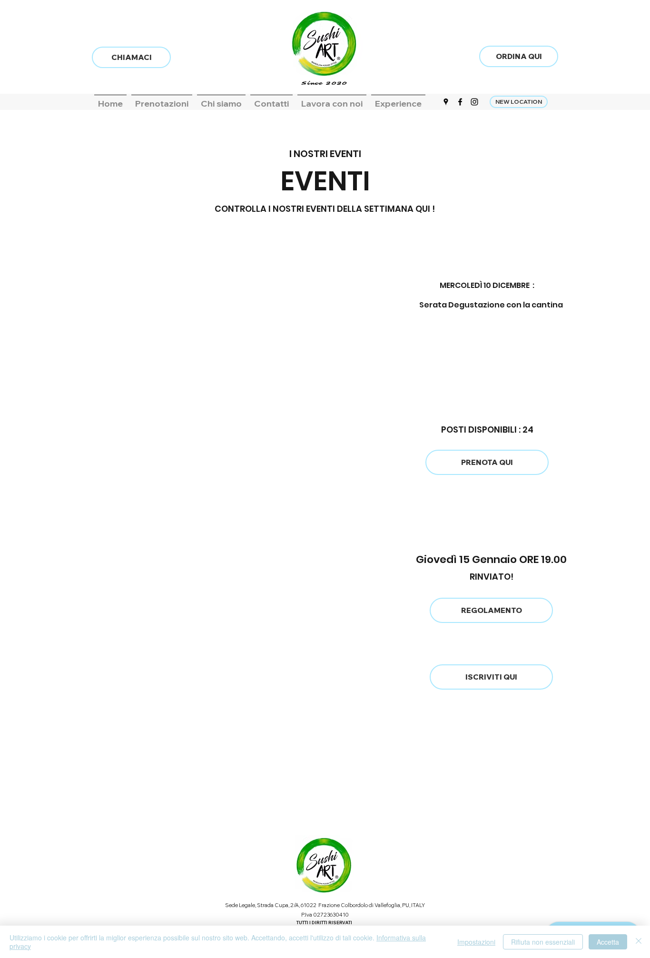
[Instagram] (474, 102)
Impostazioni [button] (476, 942)
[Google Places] (446, 102)
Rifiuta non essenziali (543, 942)
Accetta (608, 942)
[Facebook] (460, 102)
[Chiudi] (638, 941)
